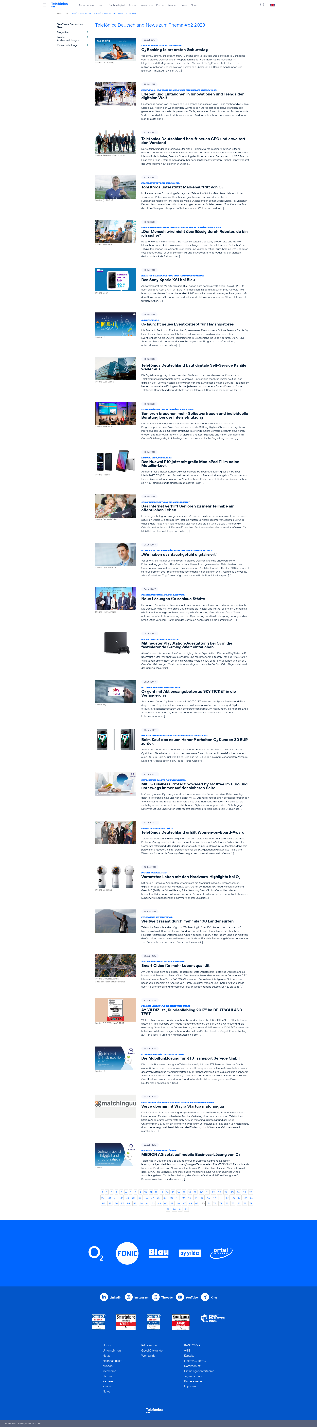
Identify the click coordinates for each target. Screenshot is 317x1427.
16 (178, 1192)
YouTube (192, 1297)
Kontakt (189, 1355)
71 (209, 1203)
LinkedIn (116, 1297)
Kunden (132, 5)
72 (214, 1203)
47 (214, 1197)
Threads (167, 1297)
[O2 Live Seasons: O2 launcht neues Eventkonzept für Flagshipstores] (172, 329)
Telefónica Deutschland (82, 13)
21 (207, 1192)
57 (122, 1203)
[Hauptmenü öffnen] (45, 5)
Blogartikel (63, 32)
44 (195, 1197)
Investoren (147, 5)
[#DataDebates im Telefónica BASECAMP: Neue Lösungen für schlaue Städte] (172, 604)
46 (208, 1197)
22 (213, 1192)
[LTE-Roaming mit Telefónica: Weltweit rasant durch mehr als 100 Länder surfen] (172, 926)
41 (177, 1197)
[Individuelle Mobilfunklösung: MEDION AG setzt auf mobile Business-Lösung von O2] (172, 1162)
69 (196, 1203)
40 (171, 1197)
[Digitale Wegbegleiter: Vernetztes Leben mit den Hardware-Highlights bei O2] (172, 882)
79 (168, 1209)
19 (195, 1192)
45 (202, 1197)
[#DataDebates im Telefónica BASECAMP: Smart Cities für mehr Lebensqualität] (172, 971)
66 (178, 1203)
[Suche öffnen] (262, 5)
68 (190, 1203)
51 (239, 1197)
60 (141, 1203)
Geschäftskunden (152, 1350)
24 (225, 1192)
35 (140, 1197)
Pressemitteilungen (68, 45)
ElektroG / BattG (195, 1361)
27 (244, 1192)
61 (147, 1203)
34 (133, 1197)
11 (151, 1192)
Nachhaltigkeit (117, 5)
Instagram (141, 1297)
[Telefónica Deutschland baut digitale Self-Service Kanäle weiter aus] (172, 374)
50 (233, 1197)
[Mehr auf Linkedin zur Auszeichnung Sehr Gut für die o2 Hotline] (154, 1322)
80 (174, 1209)
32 (121, 1197)
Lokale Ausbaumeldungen (68, 39)
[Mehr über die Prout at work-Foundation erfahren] (213, 1322)
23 (219, 1192)
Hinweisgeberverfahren (199, 1371)
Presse (184, 5)
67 (184, 1203)
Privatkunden (149, 1345)
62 (153, 1203)
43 (189, 1197)
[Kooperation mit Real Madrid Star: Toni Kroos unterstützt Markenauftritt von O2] (172, 192)
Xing (214, 1297)
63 (159, 1203)
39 (164, 1197)
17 (184, 1192)
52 (245, 1197)
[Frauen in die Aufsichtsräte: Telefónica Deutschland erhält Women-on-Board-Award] (172, 838)
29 (102, 1197)
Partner (160, 5)
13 (162, 1192)
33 (127, 1197)
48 (220, 1197)
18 (190, 1192)
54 (103, 1203)
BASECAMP (192, 1345)
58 (128, 1203)
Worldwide (148, 1355)
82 (186, 1209)
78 (250, 1203)
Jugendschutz (193, 1376)
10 (145, 1192)
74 (227, 1203)
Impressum (191, 1386)
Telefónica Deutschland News (109, 13)
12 (156, 1192)
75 (232, 1203)
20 (201, 1192)
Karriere (172, 5)
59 (134, 1203)
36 (146, 1197)
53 (251, 1197)
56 (116, 1203)
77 (245, 1203)
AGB (187, 1350)
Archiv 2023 (130, 13)
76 (239, 1203)
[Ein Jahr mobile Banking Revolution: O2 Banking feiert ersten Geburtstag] (172, 55)
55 (109, 1203)
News (194, 5)
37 (152, 1197)
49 (227, 1197)
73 (220, 1203)
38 (158, 1197)
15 (173, 1192)
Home (107, 1345)
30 (109, 1197)
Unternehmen (87, 5)
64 (165, 1203)
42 (183, 1197)
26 (238, 1192)
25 (232, 1192)
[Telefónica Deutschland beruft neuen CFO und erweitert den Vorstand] (172, 148)
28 (250, 1192)
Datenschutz (192, 1366)
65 (172, 1203)
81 (180, 1209)
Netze (102, 5)
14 (167, 1192)
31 (115, 1197)
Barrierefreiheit (194, 1381)
